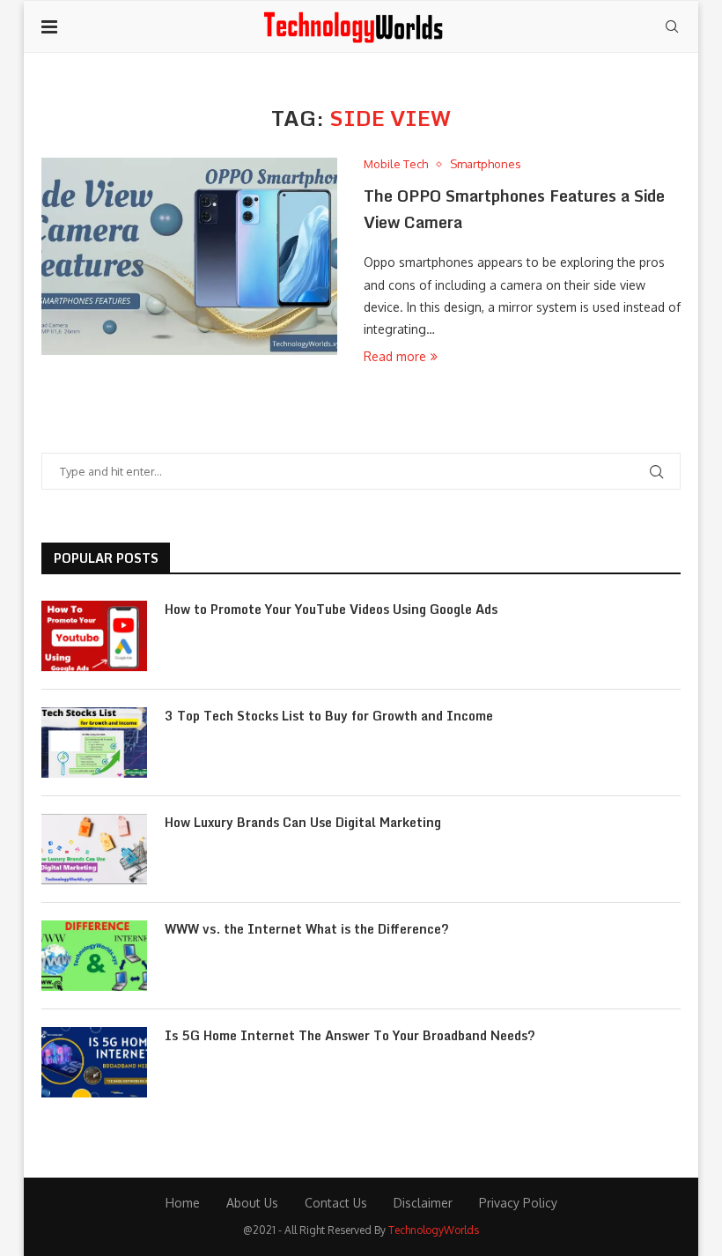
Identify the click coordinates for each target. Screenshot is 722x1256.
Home (183, 1202)
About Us (252, 1202)
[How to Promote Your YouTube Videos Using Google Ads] (94, 636)
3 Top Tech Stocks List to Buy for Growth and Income (329, 716)
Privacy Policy (518, 1202)
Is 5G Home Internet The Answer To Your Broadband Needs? (350, 1036)
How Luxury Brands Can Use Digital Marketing (303, 822)
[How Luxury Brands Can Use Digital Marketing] (94, 849)
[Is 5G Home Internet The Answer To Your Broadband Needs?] (94, 1062)
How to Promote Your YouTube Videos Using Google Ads (331, 609)
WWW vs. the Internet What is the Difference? (307, 929)
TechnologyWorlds (433, 1230)
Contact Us (336, 1202)
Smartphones (485, 164)
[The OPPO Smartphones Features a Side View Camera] (189, 256)
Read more (395, 356)
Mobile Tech (396, 164)
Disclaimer (423, 1202)
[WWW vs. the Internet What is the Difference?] (94, 955)
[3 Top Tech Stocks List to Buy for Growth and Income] (94, 742)
